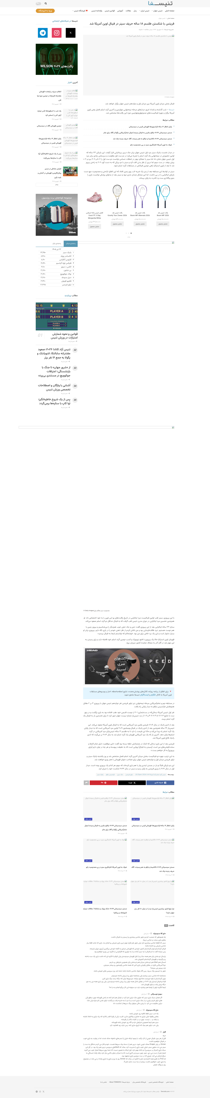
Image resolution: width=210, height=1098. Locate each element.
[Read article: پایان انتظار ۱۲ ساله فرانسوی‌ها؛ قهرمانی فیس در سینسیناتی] (152, 809)
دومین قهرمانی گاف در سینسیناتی (49, 126)
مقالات (128, 10)
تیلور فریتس (129, 775)
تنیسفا (171, 109)
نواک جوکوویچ (65, 274)
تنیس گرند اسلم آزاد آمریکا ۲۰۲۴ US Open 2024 (151, 775)
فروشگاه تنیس (79, 10)
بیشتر (56, 185)
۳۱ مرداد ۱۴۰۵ (169, 875)
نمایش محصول (162, 224)
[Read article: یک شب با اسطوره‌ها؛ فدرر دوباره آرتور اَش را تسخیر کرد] (70, 113)
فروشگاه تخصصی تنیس (156, 1082)
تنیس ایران (145, 10)
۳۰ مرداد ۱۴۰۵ (122, 871)
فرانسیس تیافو (110, 775)
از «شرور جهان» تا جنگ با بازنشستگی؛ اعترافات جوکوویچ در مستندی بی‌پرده (54, 371)
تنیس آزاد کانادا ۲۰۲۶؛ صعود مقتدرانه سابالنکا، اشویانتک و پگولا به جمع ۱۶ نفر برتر (53, 353)
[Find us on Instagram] (57, 33)
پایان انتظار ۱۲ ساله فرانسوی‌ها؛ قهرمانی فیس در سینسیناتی (150, 126)
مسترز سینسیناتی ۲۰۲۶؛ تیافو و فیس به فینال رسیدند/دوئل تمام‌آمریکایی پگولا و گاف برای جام (138, 132)
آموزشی (120, 10)
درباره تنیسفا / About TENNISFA (119, 1082)
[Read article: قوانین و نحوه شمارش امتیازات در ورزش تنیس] (57, 316)
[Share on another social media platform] (86, 782)
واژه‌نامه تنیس (96, 10)
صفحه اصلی (169, 10)
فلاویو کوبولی (66, 281)
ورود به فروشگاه (45, 10)
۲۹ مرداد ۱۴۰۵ (169, 917)
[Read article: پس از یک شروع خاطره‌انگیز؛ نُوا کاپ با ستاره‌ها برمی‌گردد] (70, 156)
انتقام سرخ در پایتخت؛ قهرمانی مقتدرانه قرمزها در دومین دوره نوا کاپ (49, 96)
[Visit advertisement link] (128, 666)
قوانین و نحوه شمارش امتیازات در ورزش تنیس (64, 336)
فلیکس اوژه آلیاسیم (63, 263)
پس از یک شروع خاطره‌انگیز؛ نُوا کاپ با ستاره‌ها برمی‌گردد (54, 401)
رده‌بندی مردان (71, 243)
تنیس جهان (157, 10)
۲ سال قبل (147, 934)
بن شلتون (67, 270)
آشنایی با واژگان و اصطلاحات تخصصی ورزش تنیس (54, 387)
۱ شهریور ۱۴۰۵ (122, 833)
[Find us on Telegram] (43, 33)
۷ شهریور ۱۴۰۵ (56, 104)
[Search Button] (46, 4)
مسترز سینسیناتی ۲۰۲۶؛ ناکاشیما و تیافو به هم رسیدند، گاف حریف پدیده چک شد (142, 138)
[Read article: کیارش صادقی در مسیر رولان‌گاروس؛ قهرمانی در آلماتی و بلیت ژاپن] (70, 171)
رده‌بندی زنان (57, 243)
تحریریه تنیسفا (169, 29)
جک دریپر (120, 775)
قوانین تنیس (110, 10)
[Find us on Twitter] (71, 33)
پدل (135, 10)
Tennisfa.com (165, 1091)
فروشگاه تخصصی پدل (139, 1082)
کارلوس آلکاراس (65, 259)
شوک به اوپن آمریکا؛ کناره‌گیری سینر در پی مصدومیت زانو (151, 145)
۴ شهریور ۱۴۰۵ (56, 119)
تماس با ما (103, 1082)
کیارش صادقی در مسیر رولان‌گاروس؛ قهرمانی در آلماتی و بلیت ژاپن (49, 173)
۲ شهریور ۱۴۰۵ (169, 829)
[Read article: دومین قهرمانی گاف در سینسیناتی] (70, 128)
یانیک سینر (100, 775)
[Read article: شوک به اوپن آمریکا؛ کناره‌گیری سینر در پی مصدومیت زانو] (105, 851)
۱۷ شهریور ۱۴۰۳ (158, 29)
